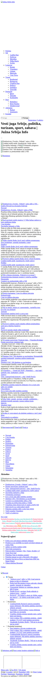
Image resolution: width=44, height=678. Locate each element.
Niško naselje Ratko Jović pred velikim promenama (19, 246)
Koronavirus (10, 519)
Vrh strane (22, 670)
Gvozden (9, 672)
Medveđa (13, 73)
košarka (34, 528)
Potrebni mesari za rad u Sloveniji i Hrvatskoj (21, 557)
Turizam (4, 312)
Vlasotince (13, 69)
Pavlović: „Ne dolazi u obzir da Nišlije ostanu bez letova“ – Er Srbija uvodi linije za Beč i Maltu (26, 597)
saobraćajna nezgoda (7, 528)
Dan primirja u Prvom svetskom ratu (23, 628)
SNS (39, 526)
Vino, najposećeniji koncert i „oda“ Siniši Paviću (18, 377)
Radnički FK (29, 519)
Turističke (8, 470)
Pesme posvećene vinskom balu (12, 342)
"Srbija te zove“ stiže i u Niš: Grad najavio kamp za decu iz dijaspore (25, 580)
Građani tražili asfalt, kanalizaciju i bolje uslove (18, 265)
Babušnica (13, 102)
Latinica (40, 120)
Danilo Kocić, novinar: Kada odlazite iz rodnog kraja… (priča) (24, 592)
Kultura (40, 340)
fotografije (35, 526)
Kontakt (8, 114)
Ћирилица (32, 120)
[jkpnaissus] (5, 156)
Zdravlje (4, 360)
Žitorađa (13, 96)
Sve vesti (4, 517)
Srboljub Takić (6, 405)
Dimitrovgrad (15, 106)
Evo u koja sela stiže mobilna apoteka (14, 391)
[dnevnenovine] (7, 427)
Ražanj (12, 110)
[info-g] (37, 650)
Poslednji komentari (15, 626)
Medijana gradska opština (9, 530)
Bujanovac (14, 81)
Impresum (11, 674)
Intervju (3, 403)
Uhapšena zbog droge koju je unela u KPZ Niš (22, 505)
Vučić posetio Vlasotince (14, 511)
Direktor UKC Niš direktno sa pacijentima (16, 362)
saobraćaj (23, 523)
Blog (2, 415)
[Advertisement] (22, 26)
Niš (6, 53)
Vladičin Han (15, 83)
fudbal (17, 532)
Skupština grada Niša (20, 519)
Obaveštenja (5, 389)
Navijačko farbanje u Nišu (10, 226)
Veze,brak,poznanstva (13, 549)
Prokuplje (8, 92)
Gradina (33, 523)
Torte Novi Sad (10, 553)
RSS (15, 670)
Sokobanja (13, 112)
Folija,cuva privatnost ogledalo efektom (19, 541)
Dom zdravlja (29, 521)
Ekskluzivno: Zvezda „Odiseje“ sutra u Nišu (16, 210)
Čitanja (10, 577)
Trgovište (13, 89)
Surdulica (13, 87)
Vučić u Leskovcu (11, 513)
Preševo (13, 85)
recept (24, 532)
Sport (3, 328)
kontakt (26, 674)
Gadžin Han (14, 55)
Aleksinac (9, 108)
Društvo (4, 244)
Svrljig (12, 63)
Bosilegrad (14, 79)
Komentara (12, 602)
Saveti (7, 454)
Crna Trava (14, 75)
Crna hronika (5, 224)
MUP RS (24, 526)
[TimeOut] (17, 427)
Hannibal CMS (24, 672)
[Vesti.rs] (24, 427)
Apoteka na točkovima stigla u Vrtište (18, 503)
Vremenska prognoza (13, 495)
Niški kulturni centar (11, 526)
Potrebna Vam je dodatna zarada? (17, 555)
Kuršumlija (14, 98)
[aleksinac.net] (6, 650)
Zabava (3, 375)
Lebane (12, 71)
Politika (3, 263)
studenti (28, 532)
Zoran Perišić (15, 521)
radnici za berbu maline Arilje (15, 547)
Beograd (9, 521)
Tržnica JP (29, 526)
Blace (12, 94)
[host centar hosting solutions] (23, 650)
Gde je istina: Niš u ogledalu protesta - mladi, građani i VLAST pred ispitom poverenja (26, 619)
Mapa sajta (5, 670)
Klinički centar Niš (18, 528)
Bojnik (12, 67)
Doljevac (13, 57)
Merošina (13, 59)
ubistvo (25, 530)
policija (21, 532)
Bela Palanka (14, 104)
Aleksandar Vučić (32, 530)
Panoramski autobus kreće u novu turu (14, 314)
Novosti (4, 208)
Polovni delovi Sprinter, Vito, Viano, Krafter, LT (22, 551)
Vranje (7, 77)
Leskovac (8, 65)
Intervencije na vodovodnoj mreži (17, 507)
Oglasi (7, 466)
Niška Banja (14, 61)
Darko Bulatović (27, 528)
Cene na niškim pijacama (10, 297)
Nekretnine (9, 468)
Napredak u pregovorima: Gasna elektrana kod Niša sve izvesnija (25, 611)
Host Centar (37, 672)
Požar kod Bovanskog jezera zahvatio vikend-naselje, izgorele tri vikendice (26, 584)
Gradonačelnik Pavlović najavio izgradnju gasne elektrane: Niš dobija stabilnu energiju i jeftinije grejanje (26, 606)
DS (38, 530)
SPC (40, 530)
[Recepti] (4, 573)
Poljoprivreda (5, 295)
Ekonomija (5, 279)
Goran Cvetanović (10, 523)
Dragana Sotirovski (38, 519)
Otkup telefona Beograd (14, 563)
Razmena (19, 674)
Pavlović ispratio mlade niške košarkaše (15, 330)
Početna (8, 51)
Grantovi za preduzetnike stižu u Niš (14, 281)
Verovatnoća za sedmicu (9, 417)
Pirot (7, 100)
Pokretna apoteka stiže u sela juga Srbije (19, 509)
